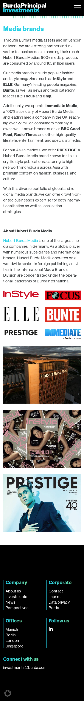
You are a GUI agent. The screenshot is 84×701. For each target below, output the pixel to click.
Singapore (14, 646)
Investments (16, 597)
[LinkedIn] (51, 628)
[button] (8, 693)
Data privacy (59, 602)
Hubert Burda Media (20, 241)
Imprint (55, 597)
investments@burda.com (24, 667)
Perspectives (17, 608)
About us (13, 591)
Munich (12, 629)
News (11, 602)
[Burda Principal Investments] (24, 7)
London (12, 640)
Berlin (11, 635)
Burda (54, 608)
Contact (56, 591)
